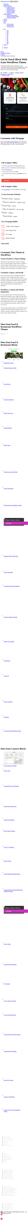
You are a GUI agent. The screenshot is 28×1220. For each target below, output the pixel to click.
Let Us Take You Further (10, 1001)
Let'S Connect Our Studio (10, 765)
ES (7, 37)
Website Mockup (8, 1209)
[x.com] (1, 1217)
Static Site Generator (9, 1194)
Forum (5, 1160)
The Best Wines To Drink (10, 368)
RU (8, 43)
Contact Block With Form (10, 806)
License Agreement (8, 1139)
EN (8, 30)
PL (7, 39)
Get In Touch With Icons (10, 1015)
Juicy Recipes (7, 384)
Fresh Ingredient (8, 428)
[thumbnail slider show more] (1, 334)
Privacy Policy (7, 1138)
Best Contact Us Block (9, 831)
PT (7, 40)
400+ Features (7, 5)
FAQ (5, 1153)
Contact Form (9, 74)
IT (7, 36)
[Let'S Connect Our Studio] (14, 764)
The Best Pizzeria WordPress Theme (13, 505)
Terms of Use (7, 1137)
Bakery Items (7, 445)
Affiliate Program (8, 1157)
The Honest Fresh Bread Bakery (12, 586)
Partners (6, 1142)
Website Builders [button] (7, 14)
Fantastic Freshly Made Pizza (11, 556)
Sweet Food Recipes (9, 399)
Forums (5, 20)
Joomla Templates (11, 11)
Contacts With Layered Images (11, 786)
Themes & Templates (9, 1166)
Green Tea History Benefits (10, 617)
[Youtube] (1, 1215)
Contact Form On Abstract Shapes (12, 1034)
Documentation (10, 25)
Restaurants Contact (9, 363)
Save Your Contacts (8, 1080)
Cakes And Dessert (8, 488)
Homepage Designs (8, 1207)
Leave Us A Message (9, 847)
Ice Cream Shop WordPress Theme (12, 731)
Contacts (17, 72)
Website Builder (8, 1187)
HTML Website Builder (12, 15)
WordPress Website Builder (13, 16)
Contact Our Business (9, 820)
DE (8, 32)
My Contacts (7, 983)
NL (8, 33)
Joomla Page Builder (11, 17)
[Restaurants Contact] (14, 361)
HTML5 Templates (8, 1177)
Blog (5, 21)
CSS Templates (7, 1174)
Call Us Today (7, 944)
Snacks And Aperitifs (9, 641)
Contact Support (10, 26)
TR (7, 42)
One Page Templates (9, 1178)
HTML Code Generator (9, 1195)
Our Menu (6, 717)
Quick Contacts (7, 861)
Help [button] (5, 22)
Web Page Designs (8, 1205)
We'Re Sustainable (8, 572)
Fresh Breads (7, 660)
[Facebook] (1, 1212)
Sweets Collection (8, 701)
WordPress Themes (11, 10)
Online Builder (7, 189)
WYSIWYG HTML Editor (10, 1192)
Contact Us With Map (9, 1097)
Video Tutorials (10, 24)
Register (6, 47)
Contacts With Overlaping (10, 964)
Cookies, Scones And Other (10, 472)
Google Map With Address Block (12, 874)
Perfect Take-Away (8, 413)
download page (9, 169)
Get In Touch (7, 770)
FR (7, 35)
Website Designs (10, 9)
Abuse (5, 1144)
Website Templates (11, 7)
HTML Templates (11, 12)
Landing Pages (7, 1206)
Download (6, 4)
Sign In (5, 44)
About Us (6, 1141)
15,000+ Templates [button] (8, 6)
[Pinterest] (1, 1219)
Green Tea (6, 676)
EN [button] (4, 29)
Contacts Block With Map (10, 1051)
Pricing (5, 19)
